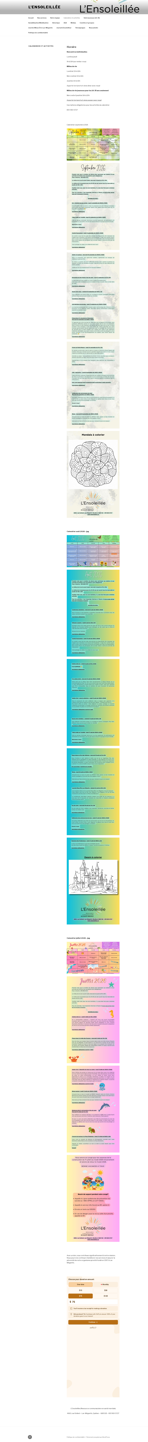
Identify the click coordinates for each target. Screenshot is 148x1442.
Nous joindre (93, 28)
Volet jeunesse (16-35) (92, 18)
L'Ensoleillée (44, 7)
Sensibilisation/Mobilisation (38, 23)
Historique (56, 23)
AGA (65, 23)
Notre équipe (55, 18)
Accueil (31, 18)
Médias (73, 23)
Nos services (42, 18)
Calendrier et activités (72, 18)
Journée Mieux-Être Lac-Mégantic (40, 28)
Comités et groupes (87, 23)
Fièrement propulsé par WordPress (98, 1437)
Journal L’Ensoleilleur (63, 28)
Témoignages (80, 28)
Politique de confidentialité (38, 33)
